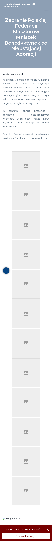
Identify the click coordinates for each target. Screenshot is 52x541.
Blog (8, 518)
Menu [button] (44, 5)
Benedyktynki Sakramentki (19, 4)
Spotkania (16, 518)
